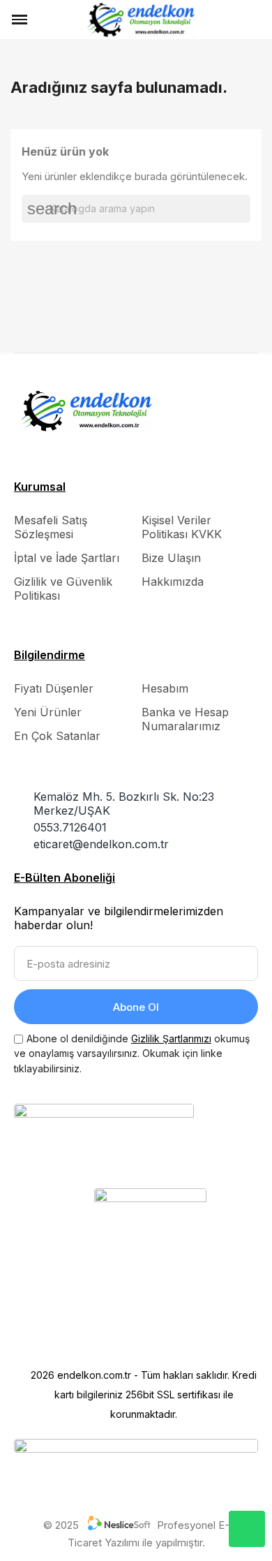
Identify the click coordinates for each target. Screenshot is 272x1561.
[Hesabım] (235, 19)
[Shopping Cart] (255, 19)
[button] (44, 19)
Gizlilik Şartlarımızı (171, 1038)
